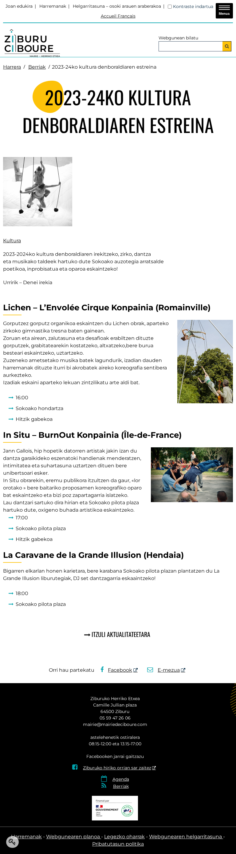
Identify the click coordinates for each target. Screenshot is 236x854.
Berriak (37, 67)
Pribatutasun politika (118, 844)
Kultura (12, 241)
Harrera (12, 67)
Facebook (120, 670)
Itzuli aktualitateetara (121, 634)
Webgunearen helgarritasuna (186, 837)
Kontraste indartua (193, 6)
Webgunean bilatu (178, 38)
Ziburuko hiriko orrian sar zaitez (111, 768)
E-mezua (169, 670)
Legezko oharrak (124, 837)
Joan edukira (19, 6)
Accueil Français (118, 16)
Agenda (120, 779)
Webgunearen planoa (73, 837)
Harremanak (52, 6)
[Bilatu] (226, 46)
